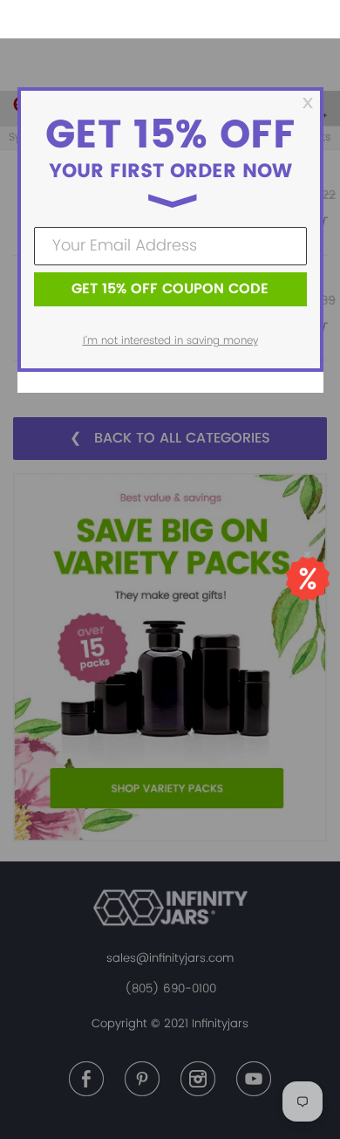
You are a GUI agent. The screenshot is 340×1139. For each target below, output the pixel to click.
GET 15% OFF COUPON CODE (170, 289)
